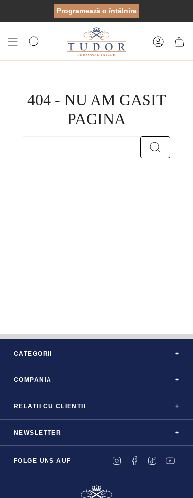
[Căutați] (155, 147)
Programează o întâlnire (97, 11)
